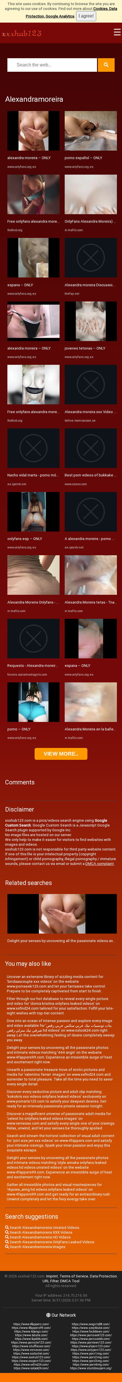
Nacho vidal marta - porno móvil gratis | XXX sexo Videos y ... (57, 475)
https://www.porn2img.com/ (90, 1357)
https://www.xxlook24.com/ (31, 1368)
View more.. (61, 754)
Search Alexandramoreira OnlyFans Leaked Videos (51, 1242)
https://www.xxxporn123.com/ (31, 1361)
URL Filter (50, 1281)
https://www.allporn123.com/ (91, 1346)
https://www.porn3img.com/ (90, 1361)
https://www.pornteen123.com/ (91, 1342)
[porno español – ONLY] (91, 149)
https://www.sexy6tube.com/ (91, 1328)
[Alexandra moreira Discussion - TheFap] (91, 276)
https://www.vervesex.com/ (31, 1350)
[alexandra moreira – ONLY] (33, 149)
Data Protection (103, 1276)
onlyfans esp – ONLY (24, 538)
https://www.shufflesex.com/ (31, 1346)
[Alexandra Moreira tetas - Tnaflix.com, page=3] (91, 593)
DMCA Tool (69, 1281)
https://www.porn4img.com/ (91, 1364)
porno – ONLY (18, 729)
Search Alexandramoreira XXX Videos (40, 1232)
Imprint (52, 1276)
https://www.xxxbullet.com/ (31, 1353)
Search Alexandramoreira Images (37, 1246)
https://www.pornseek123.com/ (91, 1335)
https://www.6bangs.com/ (31, 1331)
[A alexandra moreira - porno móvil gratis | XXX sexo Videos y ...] (91, 530)
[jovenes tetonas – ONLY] (91, 339)
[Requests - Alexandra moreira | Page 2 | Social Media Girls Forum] (33, 657)
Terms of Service (74, 1276)
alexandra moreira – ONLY (29, 157)
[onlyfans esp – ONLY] (33, 530)
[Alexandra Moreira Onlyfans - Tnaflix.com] (33, 593)
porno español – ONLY (83, 157)
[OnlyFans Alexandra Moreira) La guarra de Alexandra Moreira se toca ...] (91, 213)
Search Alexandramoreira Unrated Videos (44, 1227)
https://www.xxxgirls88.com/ (91, 1324)
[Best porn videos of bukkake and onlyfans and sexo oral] (91, 466)
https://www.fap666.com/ (31, 1339)
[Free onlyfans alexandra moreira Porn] (33, 213)
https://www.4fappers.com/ (31, 1324)
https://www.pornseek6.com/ (91, 1339)
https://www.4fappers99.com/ (31, 1328)
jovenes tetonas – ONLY (85, 348)
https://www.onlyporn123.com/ (91, 1350)
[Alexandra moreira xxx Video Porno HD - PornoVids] (91, 403)
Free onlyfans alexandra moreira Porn (38, 221)
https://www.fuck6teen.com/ (91, 1331)
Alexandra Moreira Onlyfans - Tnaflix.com (41, 602)
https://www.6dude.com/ (31, 1335)
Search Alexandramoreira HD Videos (40, 1237)
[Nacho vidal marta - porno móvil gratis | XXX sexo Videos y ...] (33, 466)
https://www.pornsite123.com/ (31, 1342)
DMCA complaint (99, 863)
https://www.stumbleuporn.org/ (91, 1368)
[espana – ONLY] (33, 276)
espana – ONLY (20, 285)
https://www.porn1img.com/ (90, 1353)
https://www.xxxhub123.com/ (31, 1357)
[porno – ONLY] (33, 720)
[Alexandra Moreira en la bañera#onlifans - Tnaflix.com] (91, 720)
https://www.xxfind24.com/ (31, 1364)
